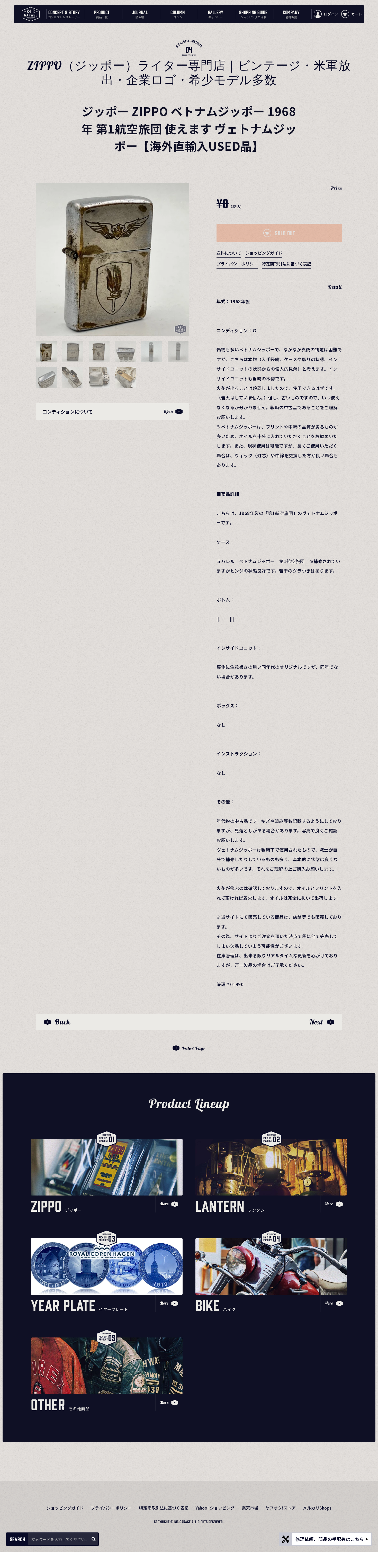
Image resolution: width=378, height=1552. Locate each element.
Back (62, 1022)
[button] (46, 351)
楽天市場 (250, 1508)
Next (316, 1022)
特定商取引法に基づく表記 (286, 264)
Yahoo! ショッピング (215, 1508)
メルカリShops (317, 1508)
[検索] (93, 1539)
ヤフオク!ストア (280, 1508)
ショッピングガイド (263, 253)
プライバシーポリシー (237, 264)
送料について (229, 253)
